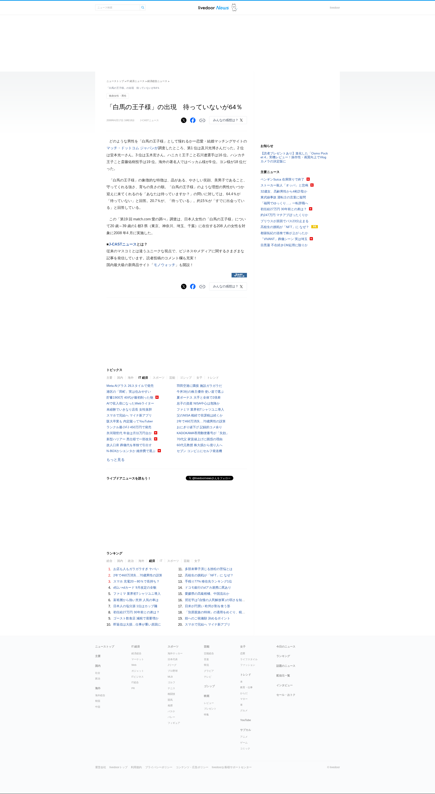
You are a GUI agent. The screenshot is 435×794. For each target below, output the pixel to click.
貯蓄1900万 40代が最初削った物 (129, 397)
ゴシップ (186, 377)
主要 (109, 377)
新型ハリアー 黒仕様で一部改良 (129, 439)
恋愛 (242, 653)
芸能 (172, 377)
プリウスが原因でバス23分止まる (285, 221)
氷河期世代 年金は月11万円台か (129, 433)
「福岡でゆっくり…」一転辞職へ (284, 203)
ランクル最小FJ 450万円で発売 (128, 427)
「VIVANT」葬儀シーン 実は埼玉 (284, 239)
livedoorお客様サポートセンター (232, 767)
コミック (245, 748)
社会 (97, 672)
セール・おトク (285, 694)
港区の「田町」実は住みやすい (128, 391)
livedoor (335, 7)
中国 (97, 706)
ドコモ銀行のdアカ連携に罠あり (208, 587)
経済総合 (136, 653)
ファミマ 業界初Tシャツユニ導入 (200, 409)
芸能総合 (209, 653)
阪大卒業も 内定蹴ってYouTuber (129, 421)
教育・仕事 (246, 687)
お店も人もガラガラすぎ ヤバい (136, 569)
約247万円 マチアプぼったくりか (284, 215)
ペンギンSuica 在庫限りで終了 (282, 179)
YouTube (245, 720)
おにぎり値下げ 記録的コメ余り (199, 427)
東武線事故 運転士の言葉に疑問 (283, 197)
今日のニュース (285, 646)
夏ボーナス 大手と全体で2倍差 (199, 397)
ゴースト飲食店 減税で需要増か (136, 618)
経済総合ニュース (157, 81)
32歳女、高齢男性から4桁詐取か (284, 191)
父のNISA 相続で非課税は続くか (200, 415)
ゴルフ (171, 682)
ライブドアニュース (213, 7)
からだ (244, 693)
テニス (171, 688)
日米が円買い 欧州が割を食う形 (207, 606)
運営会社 (100, 767)
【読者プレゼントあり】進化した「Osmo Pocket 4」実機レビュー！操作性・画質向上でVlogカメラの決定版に (294, 157)
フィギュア (174, 723)
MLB (170, 676)
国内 (120, 377)
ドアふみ (234, 8)
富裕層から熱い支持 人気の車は (136, 600)
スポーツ (158, 377)
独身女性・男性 (117, 95)
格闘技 (171, 694)
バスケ (171, 711)
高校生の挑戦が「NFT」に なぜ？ (209, 575)
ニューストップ (115, 81)
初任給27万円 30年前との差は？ (136, 612)
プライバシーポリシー (158, 767)
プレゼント (210, 708)
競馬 (170, 699)
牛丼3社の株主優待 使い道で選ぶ (200, 391)
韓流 (206, 665)
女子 (199, 377)
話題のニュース (285, 665)
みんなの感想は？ (225, 120)
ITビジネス (137, 676)
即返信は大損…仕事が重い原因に (137, 624)
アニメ (244, 736)
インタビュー (284, 685)
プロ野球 (173, 670)
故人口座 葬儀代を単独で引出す (129, 445)
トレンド (213, 377)
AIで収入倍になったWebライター (130, 403)
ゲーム (244, 742)
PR (133, 688)
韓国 (97, 701)
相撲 (170, 705)
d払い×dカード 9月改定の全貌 (134, 587)
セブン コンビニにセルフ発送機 (199, 451)
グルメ (244, 710)
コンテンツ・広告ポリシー (192, 767)
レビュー (209, 703)
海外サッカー (175, 653)
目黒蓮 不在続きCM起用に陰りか (284, 245)
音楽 (206, 659)
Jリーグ (172, 665)
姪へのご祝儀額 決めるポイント (207, 618)
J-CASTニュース (123, 244)
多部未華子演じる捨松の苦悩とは (208, 569)
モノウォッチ (164, 265)
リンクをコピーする (202, 120)
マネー (244, 699)
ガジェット (137, 670)
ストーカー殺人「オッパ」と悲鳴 (284, 185)
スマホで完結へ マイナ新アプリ (129, 415)
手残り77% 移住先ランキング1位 (208, 581)
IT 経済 (143, 377)
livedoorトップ (118, 767)
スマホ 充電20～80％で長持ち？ (136, 581)
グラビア (209, 670)
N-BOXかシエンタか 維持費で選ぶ (130, 451)
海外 (131, 377)
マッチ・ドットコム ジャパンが (132, 148)
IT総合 (135, 682)
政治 (97, 678)
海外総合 (100, 695)
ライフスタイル (249, 659)
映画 (206, 696)
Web (133, 665)
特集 (206, 714)
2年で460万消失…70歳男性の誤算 (201, 421)
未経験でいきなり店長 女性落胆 (129, 409)
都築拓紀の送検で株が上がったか (284, 233)
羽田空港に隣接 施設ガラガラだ (199, 385)
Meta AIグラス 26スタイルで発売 (130, 385)
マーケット (137, 659)
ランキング (283, 656)
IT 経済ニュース (136, 81)
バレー (171, 717)
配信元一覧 (283, 675)
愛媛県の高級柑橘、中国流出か (207, 593)
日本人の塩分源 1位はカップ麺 (135, 606)
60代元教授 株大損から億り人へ (199, 445)
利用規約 (136, 767)
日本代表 (173, 659)
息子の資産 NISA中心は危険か (198, 403)
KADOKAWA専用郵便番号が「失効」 (203, 433)
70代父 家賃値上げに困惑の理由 (199, 439)
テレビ (207, 676)
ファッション (247, 665)
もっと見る (115, 460)
